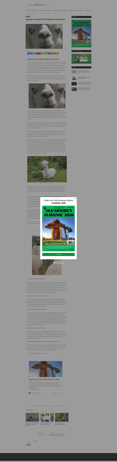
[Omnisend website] (58, 262)
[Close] (75, 198)
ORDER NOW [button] (58, 254)
